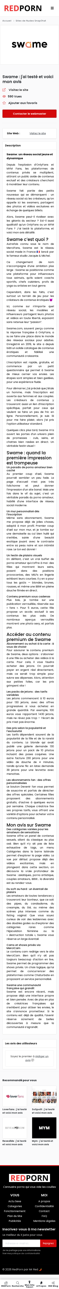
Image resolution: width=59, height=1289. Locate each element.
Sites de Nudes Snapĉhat (31, 20)
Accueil (7, 20)
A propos (41, 1286)
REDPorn (6, 1286)
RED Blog (53, 1286)
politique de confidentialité (25, 1253)
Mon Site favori (29, 1286)
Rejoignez (48, 1243)
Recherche (18, 1286)
